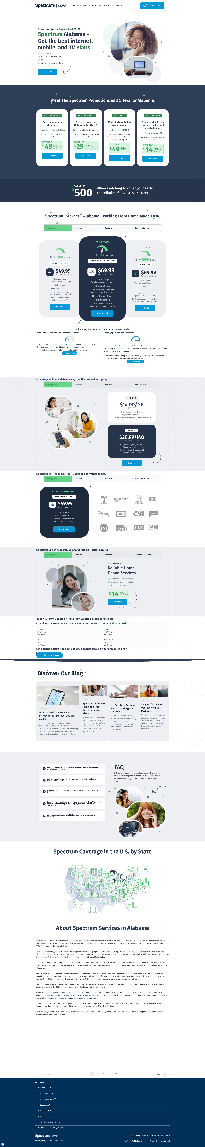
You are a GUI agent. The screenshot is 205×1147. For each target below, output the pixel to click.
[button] (72, 769)
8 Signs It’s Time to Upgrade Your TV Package (151, 708)
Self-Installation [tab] (142, 228)
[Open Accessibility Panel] (2, 1144)
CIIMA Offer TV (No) (145, 1054)
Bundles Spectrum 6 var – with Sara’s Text (152, 1047)
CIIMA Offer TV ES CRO (112, 1044)
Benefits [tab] (78, 228)
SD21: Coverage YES (144, 1066)
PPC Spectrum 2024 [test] (147, 1060)
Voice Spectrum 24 (144, 1063)
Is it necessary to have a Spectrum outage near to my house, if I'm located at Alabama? (74, 780)
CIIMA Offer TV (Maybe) (112, 1054)
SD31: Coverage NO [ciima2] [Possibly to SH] (85, 1041)
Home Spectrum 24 (110, 1066)
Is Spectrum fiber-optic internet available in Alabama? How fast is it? (74, 791)
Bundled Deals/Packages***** (51, 1122)
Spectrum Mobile (76, 1047)
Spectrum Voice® (48, 1117)
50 (117, 1073)
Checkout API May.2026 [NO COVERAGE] (117, 1057)
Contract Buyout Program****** (52, 1128)
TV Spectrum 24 (41, 1066)
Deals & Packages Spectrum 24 (47, 1063)
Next (161, 1075)
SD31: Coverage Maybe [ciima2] (46, 1060)
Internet (92, 6)
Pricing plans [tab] (51, 228)
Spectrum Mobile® (48, 1099)
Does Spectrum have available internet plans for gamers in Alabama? (71, 816)
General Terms (45, 1088)
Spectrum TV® (46, 1111)
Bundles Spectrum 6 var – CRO (47, 1036)
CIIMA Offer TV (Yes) (43, 1057)
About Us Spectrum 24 (111, 1063)
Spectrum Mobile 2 (42, 1047)
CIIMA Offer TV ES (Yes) (112, 1050)
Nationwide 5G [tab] (141, 384)
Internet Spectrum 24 (77, 1066)
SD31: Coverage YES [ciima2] (147, 1057)
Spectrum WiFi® (46, 1105)
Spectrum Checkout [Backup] (148, 1041)
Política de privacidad (77, 1050)
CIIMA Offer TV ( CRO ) (145, 1044)
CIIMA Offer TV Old (76, 1057)
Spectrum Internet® (52, 115)
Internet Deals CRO (110, 1036)
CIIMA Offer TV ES (76, 1054)
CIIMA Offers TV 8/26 (77, 1036)
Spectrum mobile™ (86, 115)
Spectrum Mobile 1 (110, 1047)
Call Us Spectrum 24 (77, 1063)
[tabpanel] (102, 279)
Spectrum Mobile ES (77, 1044)
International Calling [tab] (143, 555)
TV (100, 6)
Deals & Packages (79, 6)
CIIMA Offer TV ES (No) (146, 1050)
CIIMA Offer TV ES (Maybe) (45, 1054)
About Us (115, 6)
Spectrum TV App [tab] (142, 479)
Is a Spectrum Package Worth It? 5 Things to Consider (122, 708)
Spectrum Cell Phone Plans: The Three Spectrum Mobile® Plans (94, 708)
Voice (106, 6)
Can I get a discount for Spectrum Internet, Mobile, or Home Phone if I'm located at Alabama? (74, 768)
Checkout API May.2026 (44, 1044)
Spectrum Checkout (111, 1041)
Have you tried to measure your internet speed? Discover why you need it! (56, 715)
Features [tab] (108, 228)
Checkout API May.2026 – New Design (49, 1041)
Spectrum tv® (119, 115)
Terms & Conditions (42, 1050)
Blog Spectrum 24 (110, 1060)
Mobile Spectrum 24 (77, 1060)
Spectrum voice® (153, 115)
